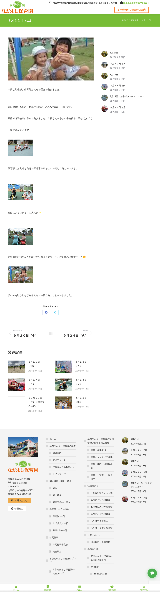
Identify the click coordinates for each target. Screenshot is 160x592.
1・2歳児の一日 (60, 523)
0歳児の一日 (59, 516)
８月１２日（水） (81, 399)
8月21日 (114, 52)
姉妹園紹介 (93, 486)
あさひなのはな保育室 (101, 507)
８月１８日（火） (81, 363)
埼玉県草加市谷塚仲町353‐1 (136, 3)
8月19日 (114, 74)
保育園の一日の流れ (59, 509)
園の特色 (57, 495)
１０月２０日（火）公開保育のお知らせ (36, 402)
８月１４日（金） (81, 381)
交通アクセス (59, 460)
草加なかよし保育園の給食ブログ (64, 571)
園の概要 (48, 590)
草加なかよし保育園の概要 (63, 446)
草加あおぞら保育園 (100, 514)
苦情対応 (95, 567)
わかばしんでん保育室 (101, 528)
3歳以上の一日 (60, 530)
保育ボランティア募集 (101, 457)
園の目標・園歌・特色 (60, 481)
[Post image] (16, 367)
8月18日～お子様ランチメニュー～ (127, 96)
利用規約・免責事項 (100, 542)
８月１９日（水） (34, 363)
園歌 (55, 488)
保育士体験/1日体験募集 (101, 466)
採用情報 (112, 590)
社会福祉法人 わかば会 (102, 493)
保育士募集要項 (98, 450)
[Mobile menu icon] (155, 7)
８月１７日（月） (34, 381)
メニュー (80, 590)
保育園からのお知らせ (64, 467)
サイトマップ (59, 474)
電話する (144, 590)
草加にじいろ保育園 (100, 500)
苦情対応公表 (100, 574)
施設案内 (57, 453)
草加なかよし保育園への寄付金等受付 (101, 558)
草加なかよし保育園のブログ (63, 560)
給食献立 (57, 551)
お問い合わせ (94, 535)
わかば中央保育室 (99, 521)
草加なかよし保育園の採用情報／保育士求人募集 (101, 441)
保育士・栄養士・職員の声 (101, 477)
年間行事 (54, 537)
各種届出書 (93, 549)
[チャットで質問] (152, 573)
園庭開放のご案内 (61, 502)
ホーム (53, 439)
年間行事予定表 (60, 544)
